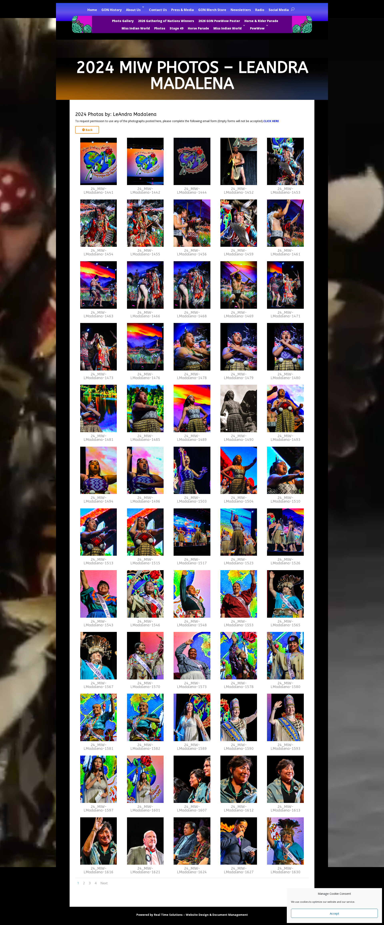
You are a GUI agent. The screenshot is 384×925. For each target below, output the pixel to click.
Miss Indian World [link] (136, 28)
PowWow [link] (257, 28)
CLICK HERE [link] (271, 121)
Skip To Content (16, 5)
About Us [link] (133, 10)
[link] (98, 184)
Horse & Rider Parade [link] (261, 21)
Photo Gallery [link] (123, 21)
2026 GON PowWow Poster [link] (219, 21)
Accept (334, 913)
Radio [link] (259, 10)
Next (104, 883)
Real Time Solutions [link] (168, 915)
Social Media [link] (279, 10)
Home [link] (92, 10)
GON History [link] (111, 10)
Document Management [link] (230, 915)
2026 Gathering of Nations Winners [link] (166, 21)
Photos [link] (159, 28)
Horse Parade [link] (198, 28)
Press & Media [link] (182, 10)
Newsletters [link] (241, 10)
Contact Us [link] (158, 10)
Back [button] (89, 130)
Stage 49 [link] (176, 28)
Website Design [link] (197, 915)
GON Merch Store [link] (212, 10)
